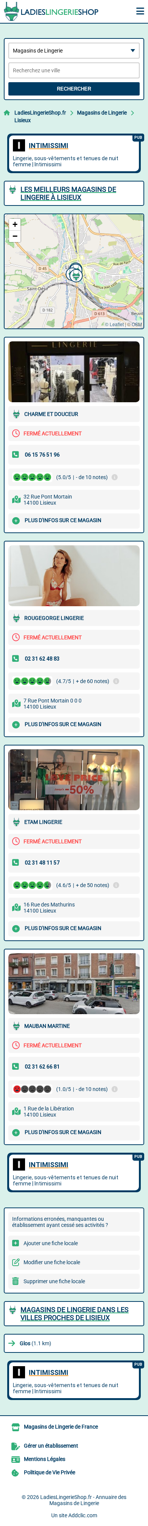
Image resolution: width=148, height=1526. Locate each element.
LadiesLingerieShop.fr (40, 113)
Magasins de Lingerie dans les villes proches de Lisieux (74, 1314)
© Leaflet (114, 324)
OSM (137, 324)
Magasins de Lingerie (102, 113)
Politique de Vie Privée (49, 1472)
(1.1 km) (35, 1343)
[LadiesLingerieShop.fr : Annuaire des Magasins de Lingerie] (51, 11)
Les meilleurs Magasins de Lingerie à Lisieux (68, 193)
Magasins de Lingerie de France (61, 1427)
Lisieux (22, 120)
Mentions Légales (44, 1459)
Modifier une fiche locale (52, 1262)
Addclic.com (82, 1515)
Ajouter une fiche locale (51, 1243)
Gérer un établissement (51, 1446)
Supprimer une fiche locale (54, 1281)
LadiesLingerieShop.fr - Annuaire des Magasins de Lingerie (83, 1500)
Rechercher (74, 89)
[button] (75, 274)
